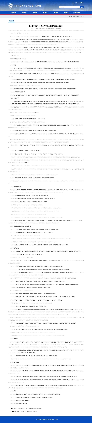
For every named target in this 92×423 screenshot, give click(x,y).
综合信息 (34, 12)
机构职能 (24, 12)
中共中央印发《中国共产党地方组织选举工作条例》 (25, 411)
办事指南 (66, 12)
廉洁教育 (45, 12)
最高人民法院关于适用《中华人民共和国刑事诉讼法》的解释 (27, 408)
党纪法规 (56, 12)
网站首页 (13, 12)
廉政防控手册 (76, 12)
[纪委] (27, 5)
